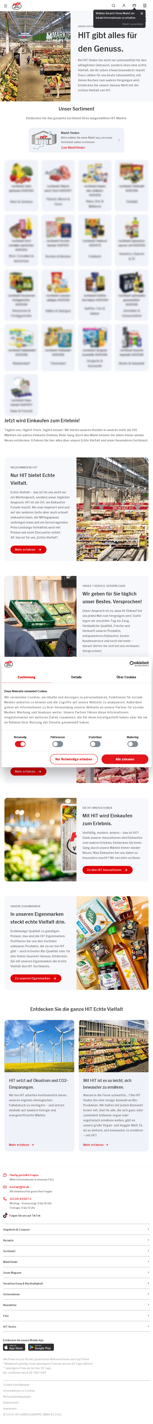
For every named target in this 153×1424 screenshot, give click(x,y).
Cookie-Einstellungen (16, 1384)
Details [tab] (76, 677)
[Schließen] (142, 13)
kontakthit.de (19, 1186)
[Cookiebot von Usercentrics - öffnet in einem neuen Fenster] (132, 664)
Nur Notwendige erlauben (73, 759)
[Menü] (5, 6)
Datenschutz (11, 1402)
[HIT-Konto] (124, 5)
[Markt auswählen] (76, 288)
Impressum (9, 1408)
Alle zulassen (124, 759)
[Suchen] (113, 5)
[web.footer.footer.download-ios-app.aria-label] (14, 1347)
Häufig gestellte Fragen (24, 1174)
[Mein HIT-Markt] (134, 5)
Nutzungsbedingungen (17, 1396)
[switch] (57, 744)
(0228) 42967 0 (20, 1198)
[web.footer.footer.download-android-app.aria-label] (41, 1347)
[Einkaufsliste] (145, 5)
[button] (86, 148)
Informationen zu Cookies (19, 1390)
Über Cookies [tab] (126, 677)
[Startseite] (16, 6)
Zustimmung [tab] (27, 677)
